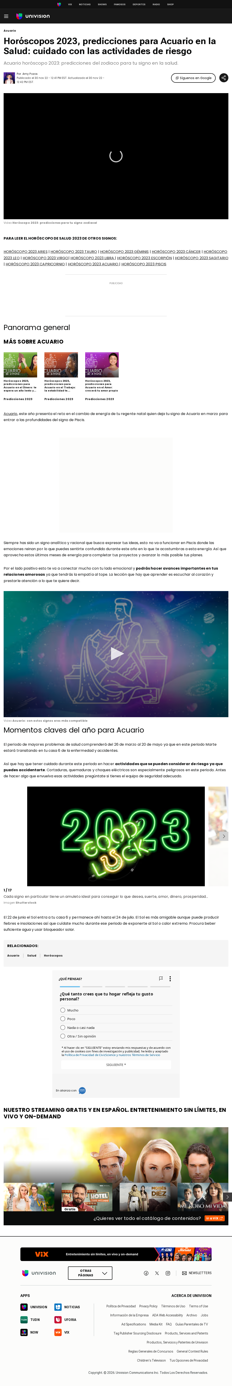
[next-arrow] (223, 836)
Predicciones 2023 (18, 399)
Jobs (204, 1315)
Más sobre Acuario (33, 341)
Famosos (120, 4)
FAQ (169, 1324)
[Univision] (33, 16)
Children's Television (151, 1360)
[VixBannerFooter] (116, 1254)
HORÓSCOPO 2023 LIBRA (92, 258)
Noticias (85, 4)
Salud (31, 955)
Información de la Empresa (129, 1315)
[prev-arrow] (4, 836)
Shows (102, 4)
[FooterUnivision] (39, 1273)
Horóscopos (53, 955)
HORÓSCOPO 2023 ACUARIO (93, 264)
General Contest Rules (192, 1351)
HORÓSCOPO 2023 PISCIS (144, 264)
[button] (116, 654)
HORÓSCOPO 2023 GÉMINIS (124, 251)
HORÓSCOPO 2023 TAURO (74, 251)
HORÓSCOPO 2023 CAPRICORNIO (35, 264)
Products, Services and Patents (186, 1333)
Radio (156, 4)
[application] (116, 156)
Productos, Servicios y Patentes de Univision (177, 1342)
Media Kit (156, 1324)
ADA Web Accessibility (167, 1315)
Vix (70, 4)
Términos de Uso (173, 1306)
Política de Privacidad (121, 1306)
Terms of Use (198, 1306)
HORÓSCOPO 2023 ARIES (26, 251)
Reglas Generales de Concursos (150, 1351)
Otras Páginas (85, 1273)
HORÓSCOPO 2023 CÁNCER (176, 251)
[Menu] (6, 16)
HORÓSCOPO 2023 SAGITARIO (201, 258)
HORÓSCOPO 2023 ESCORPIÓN (144, 258)
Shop (170, 4)
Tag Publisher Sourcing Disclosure (137, 1333)
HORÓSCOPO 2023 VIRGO (45, 258)
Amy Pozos (30, 74)
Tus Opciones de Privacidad (188, 1360)
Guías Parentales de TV (191, 1324)
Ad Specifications (133, 1324)
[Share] (223, 77)
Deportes (139, 4)
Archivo (191, 1315)
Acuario (10, 31)
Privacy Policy (148, 1306)
